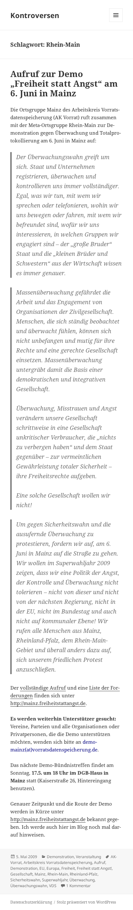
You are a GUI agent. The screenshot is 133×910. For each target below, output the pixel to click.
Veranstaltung (88, 856)
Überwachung (82, 880)
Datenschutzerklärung (31, 902)
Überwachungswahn (28, 885)
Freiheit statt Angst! (94, 868)
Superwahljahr (54, 880)
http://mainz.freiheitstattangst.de (48, 703)
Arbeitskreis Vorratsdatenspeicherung (58, 862)
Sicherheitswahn (25, 880)
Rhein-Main (57, 874)
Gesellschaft (21, 874)
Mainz (40, 874)
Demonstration (60, 856)
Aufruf (99, 862)
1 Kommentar (78, 885)
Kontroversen (34, 15)
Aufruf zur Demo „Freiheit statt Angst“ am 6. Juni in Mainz (64, 83)
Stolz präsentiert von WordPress (86, 902)
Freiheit (68, 868)
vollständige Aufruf (43, 687)
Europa (52, 868)
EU (42, 868)
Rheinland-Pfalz (83, 874)
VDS (52, 885)
